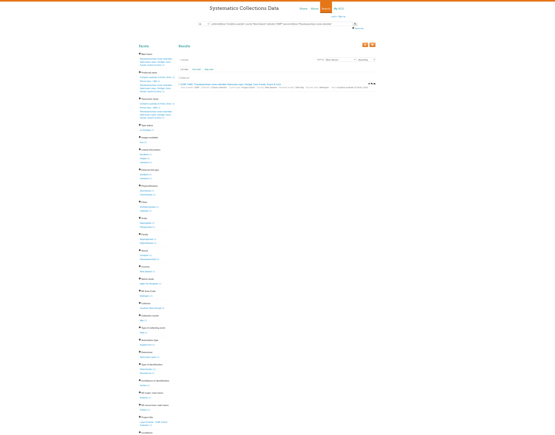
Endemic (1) (145, 397)
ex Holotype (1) (147, 129)
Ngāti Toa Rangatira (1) (150, 283)
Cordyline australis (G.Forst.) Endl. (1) (157, 77)
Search (326, 8)
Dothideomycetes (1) (149, 206)
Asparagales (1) (147, 222)
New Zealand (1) (147, 271)
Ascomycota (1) (147, 190)
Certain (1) (145, 385)
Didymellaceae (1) (148, 242)
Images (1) (145, 158)
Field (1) (143, 332)
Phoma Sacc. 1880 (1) (150, 81)
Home (303, 8)
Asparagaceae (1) (148, 239)
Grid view (196, 69)
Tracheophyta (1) (148, 194)
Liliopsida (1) (146, 210)
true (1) (143, 142)
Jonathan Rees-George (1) (152, 308)
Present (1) (145, 409)
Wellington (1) (146, 295)
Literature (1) (146, 162)
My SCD (339, 8)
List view (184, 69)
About (314, 8)
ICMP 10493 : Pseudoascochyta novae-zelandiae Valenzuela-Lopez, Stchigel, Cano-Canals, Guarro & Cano (231, 84)
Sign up (341, 16)
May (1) (143, 320)
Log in (334, 16)
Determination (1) (148, 369)
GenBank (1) (146, 154)
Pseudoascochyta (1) (149, 259)
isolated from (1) (147, 344)
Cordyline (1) (146, 255)
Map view (209, 69)
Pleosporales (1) (147, 226)
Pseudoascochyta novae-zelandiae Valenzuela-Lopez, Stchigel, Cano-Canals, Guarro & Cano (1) (156, 61)
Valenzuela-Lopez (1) (149, 357)
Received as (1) (147, 373)
